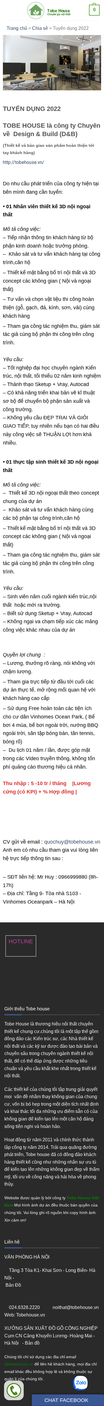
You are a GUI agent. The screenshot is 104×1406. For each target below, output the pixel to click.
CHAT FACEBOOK (65, 1400)
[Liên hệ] (14, 1389)
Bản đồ (33, 1343)
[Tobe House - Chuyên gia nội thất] (51, 10)
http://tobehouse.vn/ (23, 162)
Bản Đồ (13, 1285)
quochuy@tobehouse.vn (72, 842)
